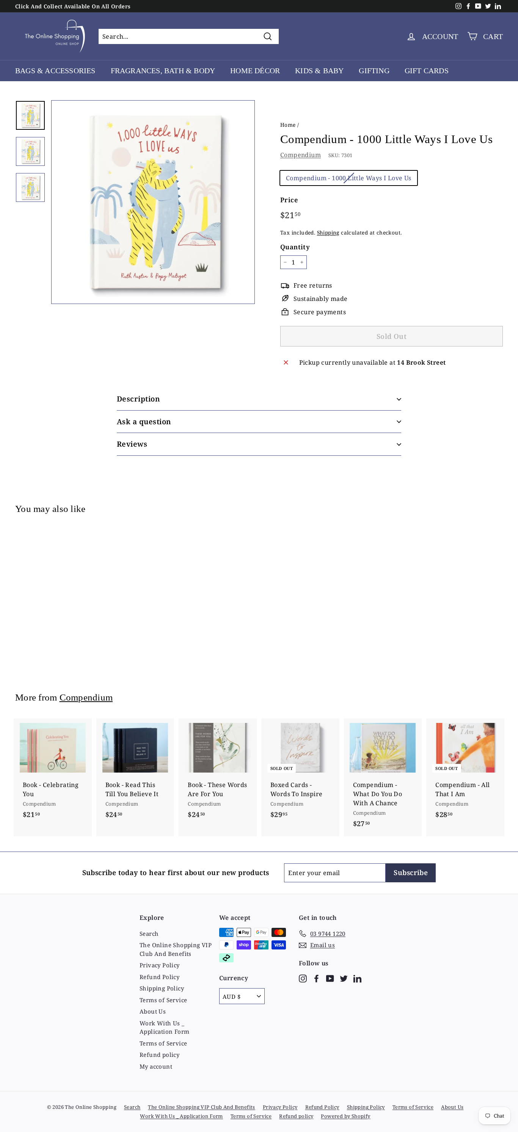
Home (288, 124)
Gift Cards (427, 70)
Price (289, 199)
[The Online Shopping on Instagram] (303, 977)
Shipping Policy (162, 988)
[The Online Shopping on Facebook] (316, 977)
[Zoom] (153, 202)
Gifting (374, 70)
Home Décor (255, 70)
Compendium (300, 155)
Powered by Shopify (345, 1116)
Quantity (295, 246)
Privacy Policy (160, 965)
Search (149, 933)
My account (156, 1066)
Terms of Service (163, 1000)
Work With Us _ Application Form (164, 1027)
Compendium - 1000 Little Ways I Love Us (348, 178)
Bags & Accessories (55, 70)
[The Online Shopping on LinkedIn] (357, 977)
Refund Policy (159, 977)
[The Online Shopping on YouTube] (330, 977)
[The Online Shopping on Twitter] (344, 977)
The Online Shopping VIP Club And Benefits (176, 949)
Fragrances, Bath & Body (163, 70)
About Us (153, 1011)
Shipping (328, 232)
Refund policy (159, 1054)
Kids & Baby (319, 70)
